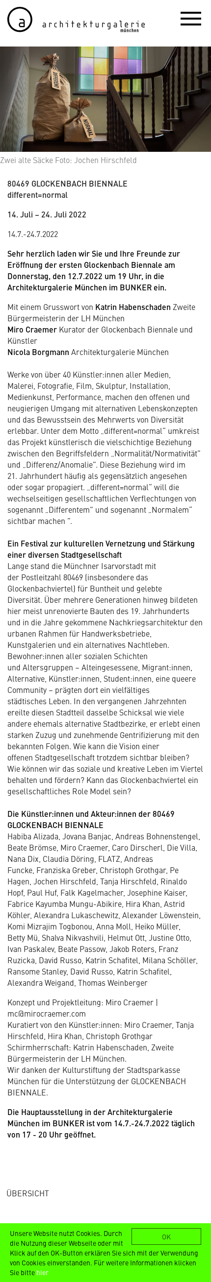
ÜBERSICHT (27, 1192)
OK (166, 1236)
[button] (191, 18)
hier (42, 1272)
